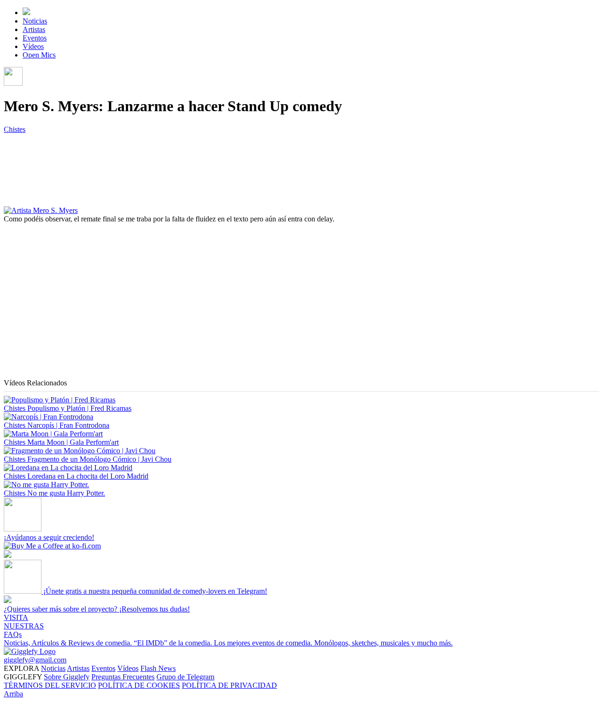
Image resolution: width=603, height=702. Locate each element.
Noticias (35, 21)
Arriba (13, 694)
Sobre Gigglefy (67, 677)
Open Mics (39, 55)
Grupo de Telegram (185, 677)
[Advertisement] (286, 313)
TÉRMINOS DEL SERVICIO (50, 685)
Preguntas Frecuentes (123, 677)
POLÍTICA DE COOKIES (139, 685)
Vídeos (33, 46)
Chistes (14, 129)
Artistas (34, 29)
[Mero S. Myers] (41, 210)
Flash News (158, 668)
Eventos (35, 38)
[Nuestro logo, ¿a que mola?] (30, 651)
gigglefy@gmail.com (35, 660)
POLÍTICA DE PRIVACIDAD (229, 685)
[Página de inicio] (26, 12)
